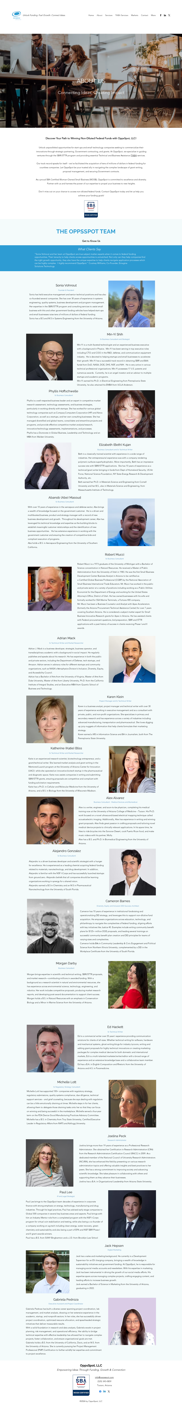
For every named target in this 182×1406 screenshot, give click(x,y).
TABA (133, 155)
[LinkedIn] (165, 15)
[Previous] (15, 258)
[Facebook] (160, 15)
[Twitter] (169, 15)
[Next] (166, 258)
